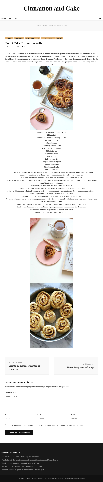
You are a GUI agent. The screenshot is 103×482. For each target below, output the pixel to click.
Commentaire (10, 392)
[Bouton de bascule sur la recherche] (100, 18)
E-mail (40, 414)
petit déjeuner (48, 38)
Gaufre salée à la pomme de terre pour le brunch (20, 457)
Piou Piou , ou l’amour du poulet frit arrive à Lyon (20, 463)
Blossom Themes (63, 478)
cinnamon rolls (32, 38)
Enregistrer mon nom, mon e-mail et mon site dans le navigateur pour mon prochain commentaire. (45, 425)
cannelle (19, 38)
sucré (59, 38)
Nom (7, 414)
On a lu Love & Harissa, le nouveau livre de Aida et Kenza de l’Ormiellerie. (30, 460)
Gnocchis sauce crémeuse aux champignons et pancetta (23, 466)
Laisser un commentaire (32, 47)
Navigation (10, 18)
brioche (9, 38)
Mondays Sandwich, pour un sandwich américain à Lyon (23, 470)
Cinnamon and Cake (51, 8)
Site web (72, 414)
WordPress (81, 478)
